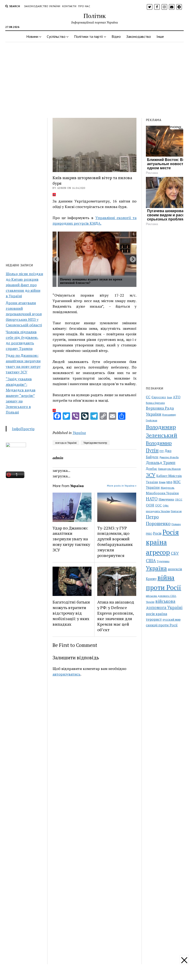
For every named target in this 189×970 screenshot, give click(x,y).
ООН (150, 505)
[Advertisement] (94, 78)
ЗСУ (150, 475)
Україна (79, 432)
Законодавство (138, 36)
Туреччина (163, 561)
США (151, 560)
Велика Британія (155, 403)
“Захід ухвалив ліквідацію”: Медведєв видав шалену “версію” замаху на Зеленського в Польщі (20, 395)
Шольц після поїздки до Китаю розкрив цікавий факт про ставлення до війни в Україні (24, 284)
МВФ (169, 482)
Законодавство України (42, 6)
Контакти (69, 6)
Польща (176, 524)
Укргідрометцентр (95, 442)
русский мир (172, 619)
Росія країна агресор (162, 542)
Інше (160, 36)
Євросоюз (158, 397)
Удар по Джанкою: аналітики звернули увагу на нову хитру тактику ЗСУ (71, 539)
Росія (157, 533)
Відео (116, 36)
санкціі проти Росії (162, 625)
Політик (94, 15)
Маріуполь (167, 488)
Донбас (151, 468)
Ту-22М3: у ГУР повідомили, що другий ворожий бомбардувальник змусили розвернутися (115, 541)
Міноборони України (162, 493)
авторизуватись (66, 674)
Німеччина (166, 499)
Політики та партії (88, 36)
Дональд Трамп (160, 462)
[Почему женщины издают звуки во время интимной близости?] (97, 254)
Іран (169, 397)
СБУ (175, 553)
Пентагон (176, 511)
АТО (176, 397)
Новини (32, 36)
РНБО (149, 533)
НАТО (152, 499)
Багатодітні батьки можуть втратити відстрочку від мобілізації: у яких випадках (71, 613)
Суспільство (56, 36)
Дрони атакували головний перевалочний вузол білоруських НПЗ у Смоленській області (24, 313)
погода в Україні (66, 442)
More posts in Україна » (121, 485)
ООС (158, 505)
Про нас (84, 6)
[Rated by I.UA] (16, 445)
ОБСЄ (178, 499)
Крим (162, 482)
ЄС (148, 397)
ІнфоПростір (23, 428)
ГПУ (161, 451)
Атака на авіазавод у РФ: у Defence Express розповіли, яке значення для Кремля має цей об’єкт (115, 615)
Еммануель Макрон (169, 468)
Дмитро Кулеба (169, 457)
